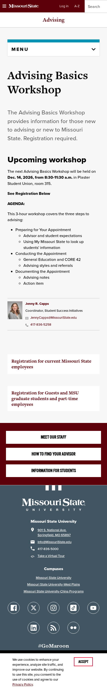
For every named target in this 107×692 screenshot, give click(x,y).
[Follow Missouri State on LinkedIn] (34, 628)
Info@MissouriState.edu (54, 542)
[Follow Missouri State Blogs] (53, 628)
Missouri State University (53, 577)
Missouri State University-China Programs (54, 591)
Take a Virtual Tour (51, 556)
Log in (63, 6)
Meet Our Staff (53, 437)
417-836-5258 (40, 324)
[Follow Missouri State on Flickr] (73, 628)
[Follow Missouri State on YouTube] (93, 608)
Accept (83, 661)
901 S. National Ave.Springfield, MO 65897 (54, 532)
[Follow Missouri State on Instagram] (53, 608)
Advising (53, 20)
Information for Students (53, 470)
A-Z (77, 6)
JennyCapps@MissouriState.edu (53, 317)
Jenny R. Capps (37, 303)
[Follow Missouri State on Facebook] (14, 608)
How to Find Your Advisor (53, 454)
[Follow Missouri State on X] (34, 608)
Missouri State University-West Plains (53, 584)
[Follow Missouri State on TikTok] (73, 608)
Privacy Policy (22, 684)
